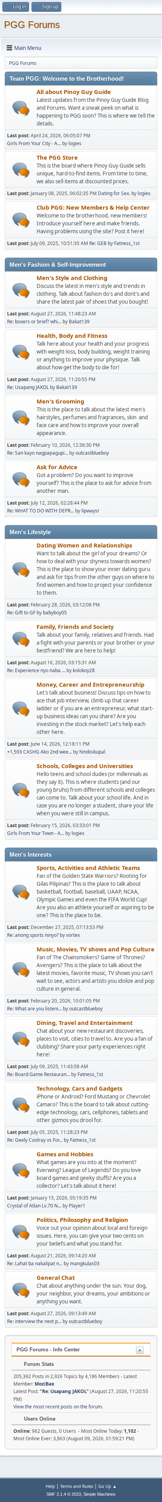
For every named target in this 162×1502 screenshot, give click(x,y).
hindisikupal (92, 751)
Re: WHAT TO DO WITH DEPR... (40, 510)
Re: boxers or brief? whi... (34, 321)
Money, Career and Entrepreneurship (90, 684)
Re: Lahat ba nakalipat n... (35, 1263)
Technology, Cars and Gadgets (79, 1088)
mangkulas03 (84, 1263)
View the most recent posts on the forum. (58, 1406)
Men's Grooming (60, 401)
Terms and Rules (76, 1486)
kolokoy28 (84, 670)
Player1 (77, 1205)
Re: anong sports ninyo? (33, 935)
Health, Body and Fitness (72, 335)
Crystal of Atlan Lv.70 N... (34, 1205)
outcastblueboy (92, 453)
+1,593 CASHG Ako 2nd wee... (39, 751)
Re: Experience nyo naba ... (36, 670)
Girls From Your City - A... (34, 143)
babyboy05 (55, 612)
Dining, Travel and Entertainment (85, 1023)
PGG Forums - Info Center (48, 1350)
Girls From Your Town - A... (35, 833)
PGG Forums (32, 24)
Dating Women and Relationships (84, 545)
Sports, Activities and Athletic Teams (88, 868)
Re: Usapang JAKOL (28, 387)
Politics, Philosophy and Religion (82, 1220)
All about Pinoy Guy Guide (74, 92)
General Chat (56, 1277)
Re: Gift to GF (21, 612)
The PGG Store (57, 157)
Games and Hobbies (65, 1154)
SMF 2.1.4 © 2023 (63, 1494)
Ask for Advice (57, 467)
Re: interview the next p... (34, 1321)
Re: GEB (98, 243)
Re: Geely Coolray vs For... (35, 1140)
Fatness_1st (127, 243)
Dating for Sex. (114, 193)
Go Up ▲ (107, 1486)
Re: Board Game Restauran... (38, 1074)
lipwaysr (90, 510)
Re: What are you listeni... (34, 1008)
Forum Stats (38, 1364)
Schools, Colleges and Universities (85, 766)
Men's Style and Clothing (72, 278)
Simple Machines (99, 1494)
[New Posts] (21, 108)
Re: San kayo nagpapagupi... (37, 453)
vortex (73, 935)
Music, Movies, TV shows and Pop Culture (96, 949)
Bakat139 (79, 321)
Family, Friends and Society (75, 626)
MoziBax (44, 1383)
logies (74, 143)
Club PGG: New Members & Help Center (93, 207)
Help (50, 1486)
